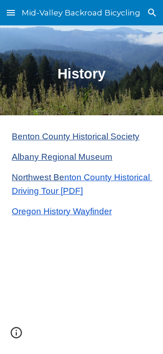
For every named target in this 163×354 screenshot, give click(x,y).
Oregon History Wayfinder (62, 211)
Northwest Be (38, 177)
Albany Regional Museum (62, 157)
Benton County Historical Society (75, 136)
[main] (81, 70)
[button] (11, 12)
